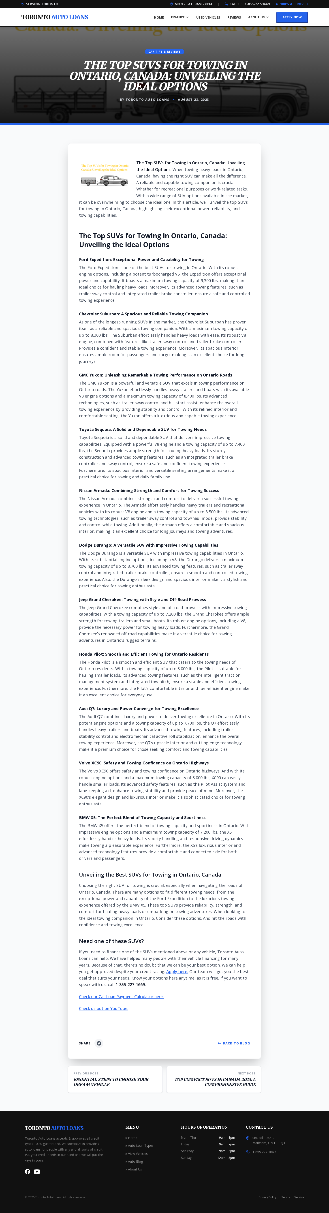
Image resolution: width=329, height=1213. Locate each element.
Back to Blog (236, 1043)
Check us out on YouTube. (103, 1008)
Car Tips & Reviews (164, 51)
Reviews (234, 17)
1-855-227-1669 (257, 4)
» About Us (133, 1169)
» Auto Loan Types (139, 1145)
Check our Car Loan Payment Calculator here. (121, 996)
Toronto (54, 1128)
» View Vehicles (136, 1153)
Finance (178, 17)
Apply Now (292, 17)
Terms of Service (293, 1197)
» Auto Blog (134, 1161)
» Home (131, 1138)
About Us (256, 17)
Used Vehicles (208, 17)
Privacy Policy (267, 1197)
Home (159, 17)
